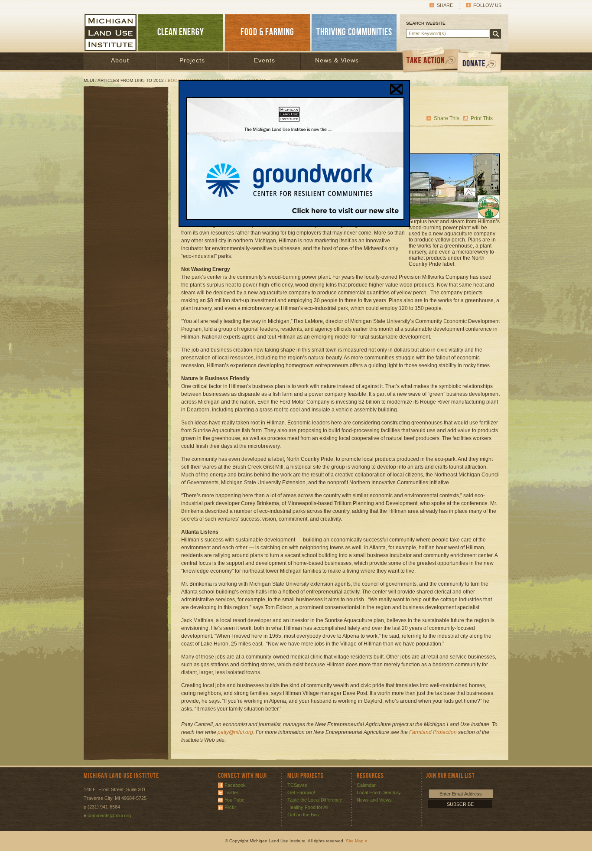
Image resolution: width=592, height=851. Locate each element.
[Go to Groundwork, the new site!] (295, 218)
